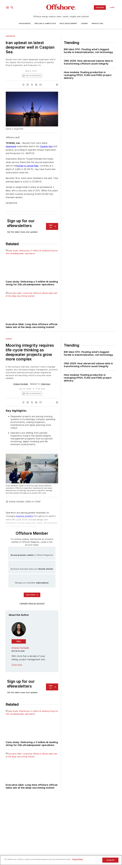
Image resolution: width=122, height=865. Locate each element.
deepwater (11, 146)
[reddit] (36, 84)
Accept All (110, 860)
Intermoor (46, 384)
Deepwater (10, 36)
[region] (61, 860)
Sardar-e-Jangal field (27, 165)
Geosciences (25, 23)
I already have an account (32, 603)
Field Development (68, 23)
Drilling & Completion (45, 23)
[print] (57, 84)
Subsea (84, 23)
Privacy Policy (77, 859)
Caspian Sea (46, 146)
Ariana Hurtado (20, 384)
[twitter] (32, 84)
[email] (40, 84)
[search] (12, 7)
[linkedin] (27, 84)
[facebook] (23, 84)
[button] (7, 7)
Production (97, 23)
